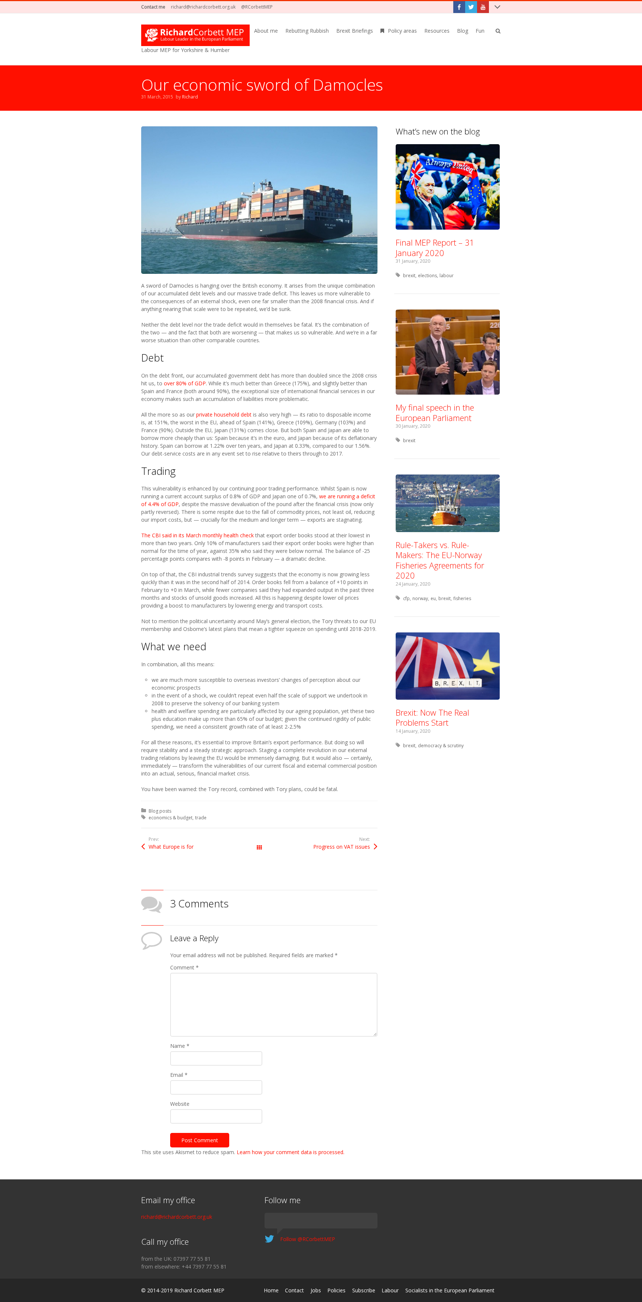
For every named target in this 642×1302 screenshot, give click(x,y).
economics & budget (170, 817)
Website (179, 1103)
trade (201, 817)
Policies (336, 1290)
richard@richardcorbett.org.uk (203, 7)
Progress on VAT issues (341, 846)
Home (271, 1290)
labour (447, 275)
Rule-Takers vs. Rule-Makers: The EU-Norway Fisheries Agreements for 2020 (440, 560)
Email (179, 1074)
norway (420, 598)
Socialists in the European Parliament (450, 1290)
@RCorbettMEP (257, 7)
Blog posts (160, 811)
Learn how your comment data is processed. (290, 1152)
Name (179, 1045)
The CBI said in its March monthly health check (197, 535)
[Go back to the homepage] (195, 35)
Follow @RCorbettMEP (307, 1239)
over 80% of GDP (185, 383)
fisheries (462, 598)
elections (427, 275)
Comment (184, 967)
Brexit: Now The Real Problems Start (432, 717)
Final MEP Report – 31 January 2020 (435, 247)
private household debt (224, 414)
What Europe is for (171, 846)
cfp (406, 598)
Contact (294, 1290)
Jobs (316, 1290)
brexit (409, 275)
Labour (390, 1290)
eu (433, 598)
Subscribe (363, 1290)
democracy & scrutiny (441, 745)
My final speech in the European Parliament (435, 412)
